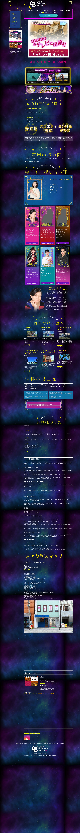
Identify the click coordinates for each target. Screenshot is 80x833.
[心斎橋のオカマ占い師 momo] (32, 244)
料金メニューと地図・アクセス (54, 743)
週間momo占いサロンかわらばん (38, 743)
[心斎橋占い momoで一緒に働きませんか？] (15, 41)
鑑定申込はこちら (48, 15)
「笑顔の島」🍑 (62, 350)
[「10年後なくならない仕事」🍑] (64, 338)
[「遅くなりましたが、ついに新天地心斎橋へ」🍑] (48, 361)
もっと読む (27, 344)
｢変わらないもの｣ (46, 327)
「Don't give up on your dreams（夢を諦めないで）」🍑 (31, 352)
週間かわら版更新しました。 (34, 117)
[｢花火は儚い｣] (32, 336)
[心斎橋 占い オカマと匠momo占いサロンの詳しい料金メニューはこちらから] (43, 410)
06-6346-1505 (42, 683)
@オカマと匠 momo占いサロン (40, 753)
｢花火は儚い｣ (28, 327)
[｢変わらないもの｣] (48, 336)
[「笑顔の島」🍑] (64, 359)
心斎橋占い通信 (14, 21)
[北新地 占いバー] (15, 47)
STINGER (54, 755)
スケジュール (14, 17)
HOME (13, 13)
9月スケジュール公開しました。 (34, 108)
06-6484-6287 (27, 569)
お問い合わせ (14, 25)
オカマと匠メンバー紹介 (23, 743)
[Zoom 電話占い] (48, 90)
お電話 (43, 12)
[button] (30, 38)
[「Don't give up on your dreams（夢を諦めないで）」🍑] (32, 363)
